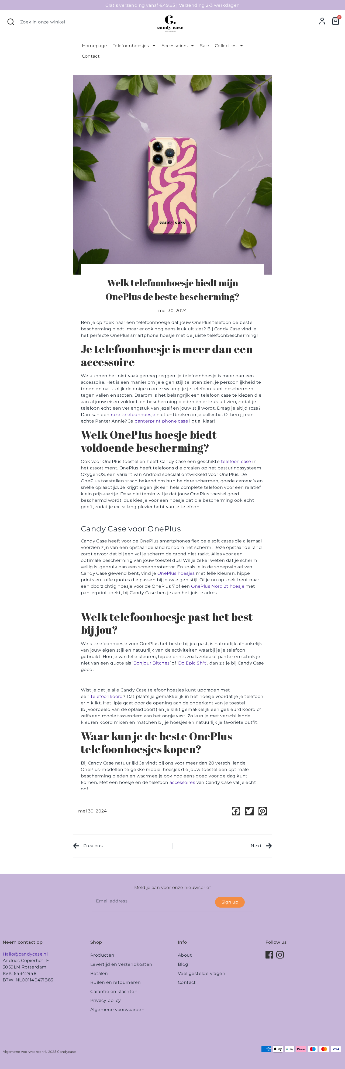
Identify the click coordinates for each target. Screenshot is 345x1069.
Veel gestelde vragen (201, 973)
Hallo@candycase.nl (25, 954)
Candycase (66, 1052)
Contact (91, 56)
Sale (204, 45)
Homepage (94, 45)
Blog (183, 964)
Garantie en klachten (113, 991)
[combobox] (77, 22)
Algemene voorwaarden (117, 1009)
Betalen (99, 973)
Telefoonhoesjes (131, 45)
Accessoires (174, 45)
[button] (236, 811)
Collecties (226, 45)
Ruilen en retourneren (115, 982)
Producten (102, 955)
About (185, 955)
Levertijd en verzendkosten (121, 964)
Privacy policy (105, 1000)
